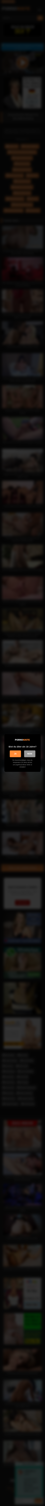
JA (15, 754)
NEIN (29, 754)
